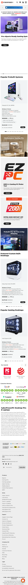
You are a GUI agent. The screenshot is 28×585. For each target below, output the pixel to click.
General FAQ (5, 531)
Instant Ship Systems (7, 487)
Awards (4, 548)
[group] (14, 32)
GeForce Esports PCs (7, 505)
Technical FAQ (5, 529)
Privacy (4, 564)
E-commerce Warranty (8, 535)
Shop (22, 127)
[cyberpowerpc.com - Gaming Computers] (7, 2)
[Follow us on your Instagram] (10, 464)
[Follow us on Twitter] (8, 464)
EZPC (3, 489)
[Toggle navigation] (25, 2)
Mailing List (5, 546)
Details (8, 193)
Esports (4, 478)
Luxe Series (5, 497)
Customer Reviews (7, 550)
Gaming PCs (5, 479)
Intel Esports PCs (6, 509)
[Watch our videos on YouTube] (6, 464)
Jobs (3, 552)
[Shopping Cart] (20, 2)
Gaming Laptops (6, 481)
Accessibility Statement (8, 568)
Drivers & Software (6, 523)
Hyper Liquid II (5, 495)
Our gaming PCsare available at (6, 447)
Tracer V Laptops (6, 501)
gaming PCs (11, 419)
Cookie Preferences (7, 566)
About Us (4, 544)
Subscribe (22, 467)
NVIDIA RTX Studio (7, 499)
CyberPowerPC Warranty (8, 533)
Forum (4, 539)
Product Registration (7, 525)
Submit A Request (6, 521)
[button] (17, 2)
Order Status (5, 527)
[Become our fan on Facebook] (3, 464)
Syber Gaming (5, 484)
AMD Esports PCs (6, 511)
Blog (3, 558)
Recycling (4, 554)
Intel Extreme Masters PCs (8, 507)
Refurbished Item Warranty (9, 537)
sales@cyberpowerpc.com (11, 461)
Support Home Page (7, 517)
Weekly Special (6, 486)
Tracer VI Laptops (6, 503)
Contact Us (5, 519)
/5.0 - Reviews (7, 393)
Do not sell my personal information (11, 570)
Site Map (4, 556)
